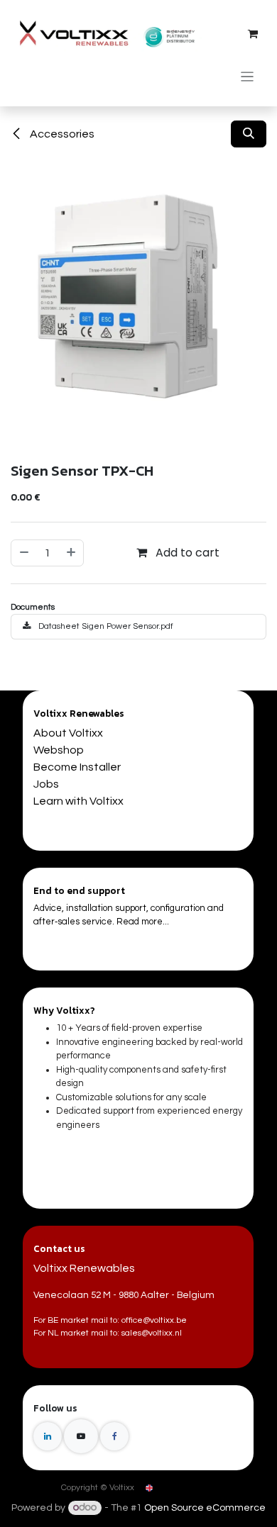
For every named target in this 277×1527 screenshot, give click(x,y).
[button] (248, 134)
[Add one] (72, 553)
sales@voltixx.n (150, 1333)
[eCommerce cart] (252, 34)
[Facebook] (114, 1436)
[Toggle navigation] (247, 76)
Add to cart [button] (186, 552)
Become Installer (77, 767)
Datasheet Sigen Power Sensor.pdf (104, 626)
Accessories (61, 134)
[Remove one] (23, 553)
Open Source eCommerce (205, 1508)
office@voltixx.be (154, 1320)
